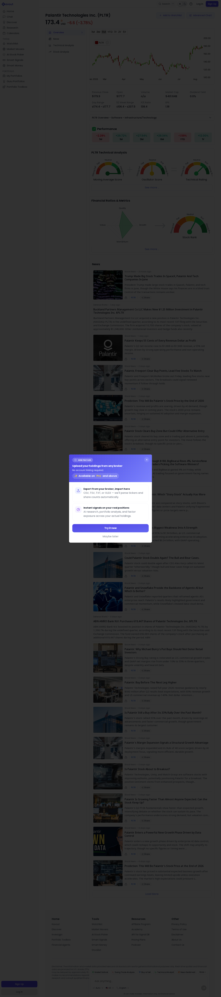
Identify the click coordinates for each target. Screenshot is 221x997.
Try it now (110, 528)
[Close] (146, 459)
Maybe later (111, 536)
